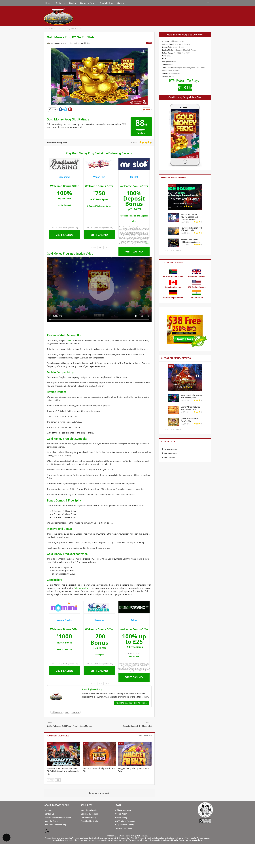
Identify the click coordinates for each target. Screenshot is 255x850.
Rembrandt (64, 177)
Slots (119, 3)
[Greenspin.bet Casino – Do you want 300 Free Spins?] (185, 197)
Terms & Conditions (123, 828)
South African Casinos (173, 276)
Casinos (59, 3)
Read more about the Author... (131, 703)
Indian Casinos (196, 297)
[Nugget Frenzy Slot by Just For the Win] (135, 754)
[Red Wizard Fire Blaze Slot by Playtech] (185, 377)
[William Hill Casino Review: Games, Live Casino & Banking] (173, 217)
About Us (48, 810)
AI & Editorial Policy (89, 810)
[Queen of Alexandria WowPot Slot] (173, 422)
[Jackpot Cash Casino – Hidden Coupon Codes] (173, 243)
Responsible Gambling (124, 825)
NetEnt (69, 340)
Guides (72, 3)
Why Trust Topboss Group (55, 825)
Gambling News (87, 3)
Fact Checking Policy (90, 821)
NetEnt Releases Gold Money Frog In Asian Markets (69, 726)
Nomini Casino (64, 620)
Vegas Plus (99, 177)
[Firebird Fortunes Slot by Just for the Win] (99, 754)
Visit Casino (64, 234)
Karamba (99, 620)
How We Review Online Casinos (58, 818)
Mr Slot (134, 177)
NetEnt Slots (75, 712)
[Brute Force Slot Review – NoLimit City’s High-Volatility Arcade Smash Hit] (63, 754)
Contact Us (49, 814)
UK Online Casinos (196, 276)
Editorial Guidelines (89, 814)
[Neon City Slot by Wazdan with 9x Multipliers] (173, 398)
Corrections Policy (88, 818)
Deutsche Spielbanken (173, 297)
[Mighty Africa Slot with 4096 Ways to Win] (173, 410)
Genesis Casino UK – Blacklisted (137, 726)
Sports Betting (106, 3)
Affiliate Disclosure (123, 810)
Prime (134, 620)
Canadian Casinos (173, 287)
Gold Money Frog (82, 588)
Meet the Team (51, 821)
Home (48, 3)
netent (67, 712)
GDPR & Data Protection (125, 821)
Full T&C (146, 244)
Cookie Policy (121, 814)
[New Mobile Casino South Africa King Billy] (173, 231)
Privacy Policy (121, 818)
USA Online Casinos (196, 287)
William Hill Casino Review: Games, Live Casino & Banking (189, 216)
